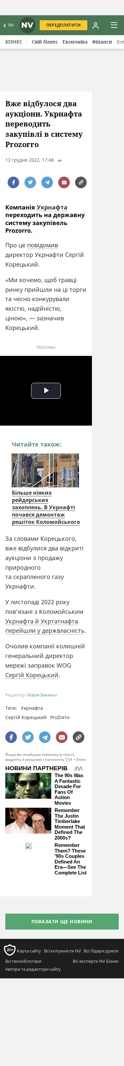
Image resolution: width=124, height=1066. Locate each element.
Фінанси (102, 42)
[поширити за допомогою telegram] (47, 182)
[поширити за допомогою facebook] (13, 182)
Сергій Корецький (32, 675)
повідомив (42, 245)
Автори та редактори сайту (33, 969)
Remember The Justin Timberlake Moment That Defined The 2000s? (70, 824)
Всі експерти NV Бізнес (96, 961)
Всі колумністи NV (62, 951)
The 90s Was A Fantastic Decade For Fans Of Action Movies (69, 789)
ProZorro (59, 717)
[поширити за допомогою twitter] (30, 182)
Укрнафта (52, 207)
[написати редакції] (64, 182)
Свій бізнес (45, 42)
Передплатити (63, 25)
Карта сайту (29, 951)
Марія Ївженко (42, 695)
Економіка (75, 42)
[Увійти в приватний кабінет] (95, 25)
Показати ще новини (62, 921)
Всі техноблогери (23, 961)
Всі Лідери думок (101, 951)
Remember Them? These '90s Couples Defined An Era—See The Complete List (71, 859)
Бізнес (13, 42)
